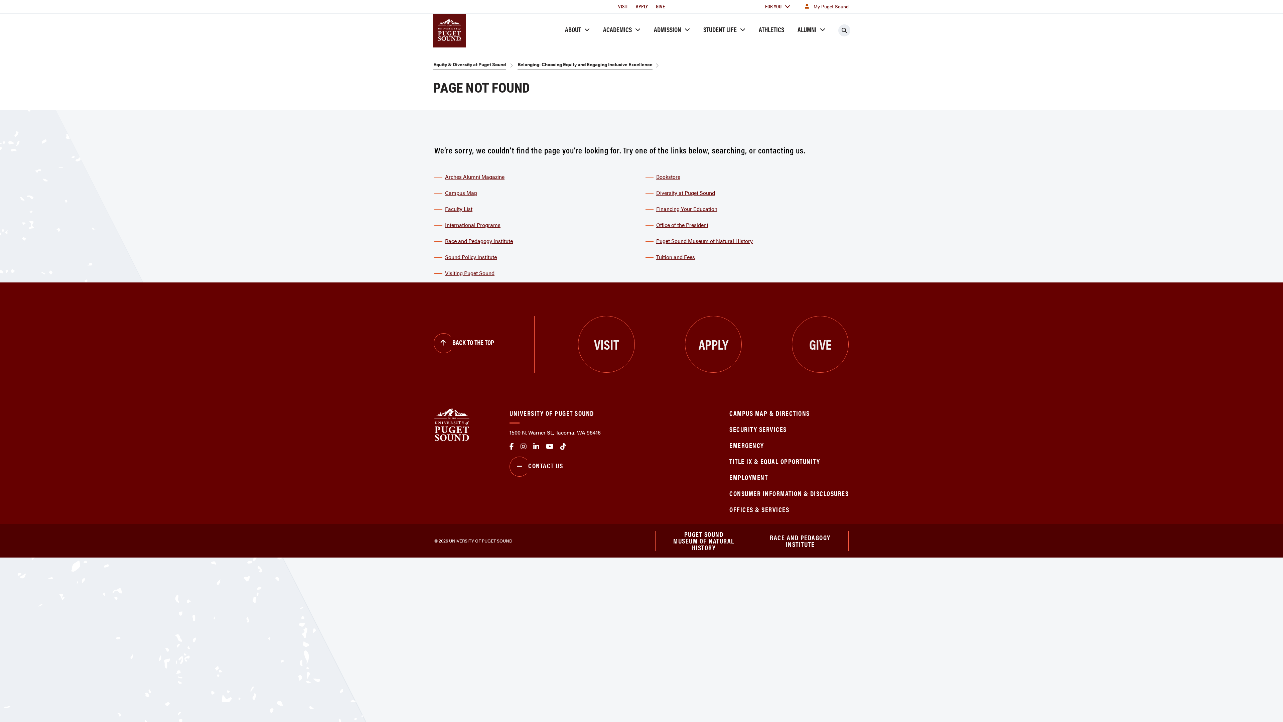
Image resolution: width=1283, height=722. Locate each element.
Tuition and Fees (675, 257)
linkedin (536, 446)
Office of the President (682, 225)
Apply (642, 6)
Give (660, 6)
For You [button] (773, 6)
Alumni (807, 29)
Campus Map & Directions (769, 413)
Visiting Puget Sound (469, 273)
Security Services (758, 429)
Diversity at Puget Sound (685, 193)
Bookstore (668, 176)
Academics (617, 29)
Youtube (550, 446)
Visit (623, 6)
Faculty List (458, 209)
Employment (748, 477)
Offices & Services (759, 509)
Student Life (720, 29)
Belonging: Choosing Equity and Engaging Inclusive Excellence (585, 64)
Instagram (524, 446)
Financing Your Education (686, 209)
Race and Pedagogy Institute (479, 241)
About (573, 29)
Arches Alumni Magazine (475, 176)
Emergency (746, 445)
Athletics (771, 29)
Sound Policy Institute (471, 257)
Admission (667, 29)
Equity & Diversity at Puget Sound (469, 64)
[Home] (451, 424)
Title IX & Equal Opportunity (774, 461)
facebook (512, 446)
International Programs (473, 225)
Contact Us (545, 465)
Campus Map (461, 193)
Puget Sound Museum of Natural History (704, 241)
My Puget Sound (831, 6)
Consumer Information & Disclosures (789, 493)
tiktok (563, 446)
